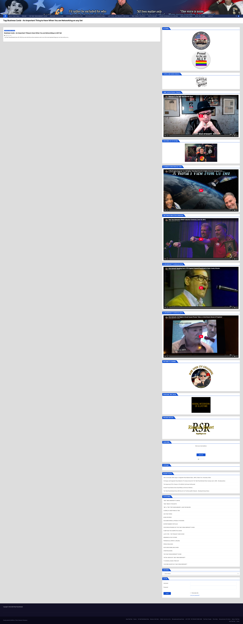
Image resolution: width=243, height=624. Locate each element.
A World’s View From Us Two (74, 16)
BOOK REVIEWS (168, 517)
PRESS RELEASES (168, 544)
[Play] (165, 135)
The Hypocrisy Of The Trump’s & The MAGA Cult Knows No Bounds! (179, 484)
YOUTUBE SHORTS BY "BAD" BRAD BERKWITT (175, 564)
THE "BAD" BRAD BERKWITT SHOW (172, 554)
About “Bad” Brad (14, 16)
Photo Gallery (152, 16)
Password (166, 587)
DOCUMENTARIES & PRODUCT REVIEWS (174, 520)
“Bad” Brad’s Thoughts (138, 16)
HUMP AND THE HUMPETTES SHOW (173, 530)
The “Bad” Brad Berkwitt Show (38, 16)
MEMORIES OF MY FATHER (170, 537)
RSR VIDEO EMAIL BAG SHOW (171, 547)
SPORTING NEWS (168, 550)
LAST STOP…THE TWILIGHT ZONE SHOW (118, 16)
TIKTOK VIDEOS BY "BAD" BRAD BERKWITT (174, 557)
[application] (201, 116)
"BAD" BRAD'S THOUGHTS (170, 503)
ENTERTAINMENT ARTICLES (171, 524)
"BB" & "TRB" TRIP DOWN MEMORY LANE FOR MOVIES (177, 507)
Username (166, 583)
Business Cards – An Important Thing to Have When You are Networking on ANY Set (33, 33)
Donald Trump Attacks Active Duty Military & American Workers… (178, 487)
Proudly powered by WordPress (9, 620)
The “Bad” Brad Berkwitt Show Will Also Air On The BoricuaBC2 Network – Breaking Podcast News (186, 491)
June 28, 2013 (8, 35)
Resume (24, 16)
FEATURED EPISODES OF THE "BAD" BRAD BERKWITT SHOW (179, 527)
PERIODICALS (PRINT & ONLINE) (10, 30)
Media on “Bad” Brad (186, 16)
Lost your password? (194, 595)
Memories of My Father (56, 16)
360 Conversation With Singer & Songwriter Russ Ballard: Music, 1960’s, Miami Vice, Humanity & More (187, 477)
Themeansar (25, 620)
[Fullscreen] (236, 135)
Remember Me (195, 593)
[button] (236, 16)
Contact (210, 16)
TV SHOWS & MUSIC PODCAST (171, 560)
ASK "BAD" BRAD (168, 514)
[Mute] (234, 135)
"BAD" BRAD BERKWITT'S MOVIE (172, 500)
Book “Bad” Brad (200, 16)
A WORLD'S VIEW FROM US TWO (172, 510)
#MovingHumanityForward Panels (95, 16)
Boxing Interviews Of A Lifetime (169, 16)
